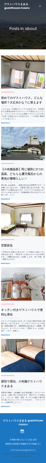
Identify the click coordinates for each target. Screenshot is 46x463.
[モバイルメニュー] (40, 6)
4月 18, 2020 (6, 390)
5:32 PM (15, 318)
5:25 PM (15, 182)
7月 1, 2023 (5, 182)
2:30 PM (16, 106)
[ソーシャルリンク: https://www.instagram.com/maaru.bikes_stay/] (23, 431)
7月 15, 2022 (6, 249)
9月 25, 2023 (6, 106)
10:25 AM (17, 390)
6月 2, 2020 (6, 318)
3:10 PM (16, 249)
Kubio (32, 456)
